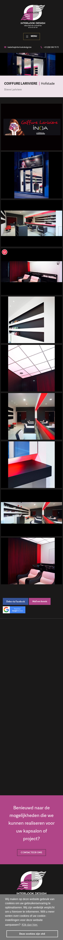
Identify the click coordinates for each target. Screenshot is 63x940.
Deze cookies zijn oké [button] (32, 933)
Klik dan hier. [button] (30, 924)
